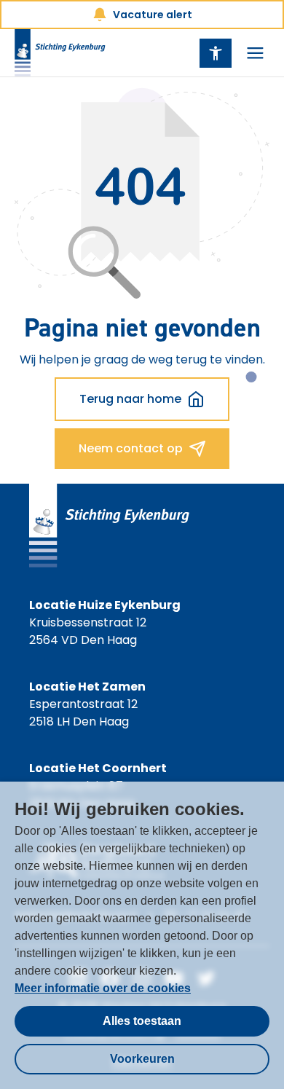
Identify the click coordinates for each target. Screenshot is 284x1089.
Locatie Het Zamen (87, 686)
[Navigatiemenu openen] (254, 53)
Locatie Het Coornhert (98, 768)
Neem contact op (131, 448)
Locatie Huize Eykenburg (105, 605)
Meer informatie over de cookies (103, 988)
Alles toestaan (142, 1021)
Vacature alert (152, 14)
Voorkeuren (142, 1059)
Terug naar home (130, 398)
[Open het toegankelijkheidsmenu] (216, 53)
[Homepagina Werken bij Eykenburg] (60, 52)
